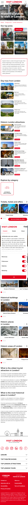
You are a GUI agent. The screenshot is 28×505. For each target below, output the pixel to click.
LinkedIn (16, 448)
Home (2, 22)
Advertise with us (5, 483)
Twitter (21, 448)
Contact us (3, 480)
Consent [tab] (5, 231)
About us (17, 480)
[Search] (26, 2)
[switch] (24, 261)
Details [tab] (14, 231)
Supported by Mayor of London (19, 476)
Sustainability (18, 483)
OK (14, 277)
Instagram (11, 448)
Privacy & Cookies (5, 488)
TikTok (2, 448)
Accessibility (4, 486)
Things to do (8, 22)
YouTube (7, 448)
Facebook (25, 448)
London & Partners (6, 476)
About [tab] (23, 231)
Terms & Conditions (20, 486)
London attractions (17, 22)
